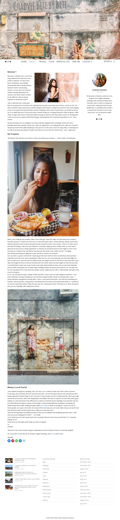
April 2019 (83, 483)
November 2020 (85, 462)
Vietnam (45, 500)
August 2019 (84, 469)
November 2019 (85, 465)
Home (24, 62)
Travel (42, 62)
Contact (87, 62)
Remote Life (63, 62)
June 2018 (83, 504)
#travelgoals (45, 405)
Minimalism (46, 486)
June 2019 (83, 476)
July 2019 (83, 472)
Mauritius (46, 483)
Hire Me (76, 62)
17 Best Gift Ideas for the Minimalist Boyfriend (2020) (25, 459)
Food (51, 62)
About (32, 62)
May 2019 (83, 479)
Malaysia (45, 479)
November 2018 (85, 497)
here (52, 434)
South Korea (47, 493)
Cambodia (46, 469)
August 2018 (84, 500)
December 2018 (85, 493)
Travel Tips (46, 497)
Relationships (47, 490)
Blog (44, 462)
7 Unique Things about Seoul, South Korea (27, 479)
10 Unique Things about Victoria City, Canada (25, 466)
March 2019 (84, 486)
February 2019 (85, 490)
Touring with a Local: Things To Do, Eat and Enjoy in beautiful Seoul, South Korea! (26, 487)
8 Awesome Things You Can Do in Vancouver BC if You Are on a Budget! (26, 473)
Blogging (45, 465)
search (108, 61)
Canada (45, 472)
